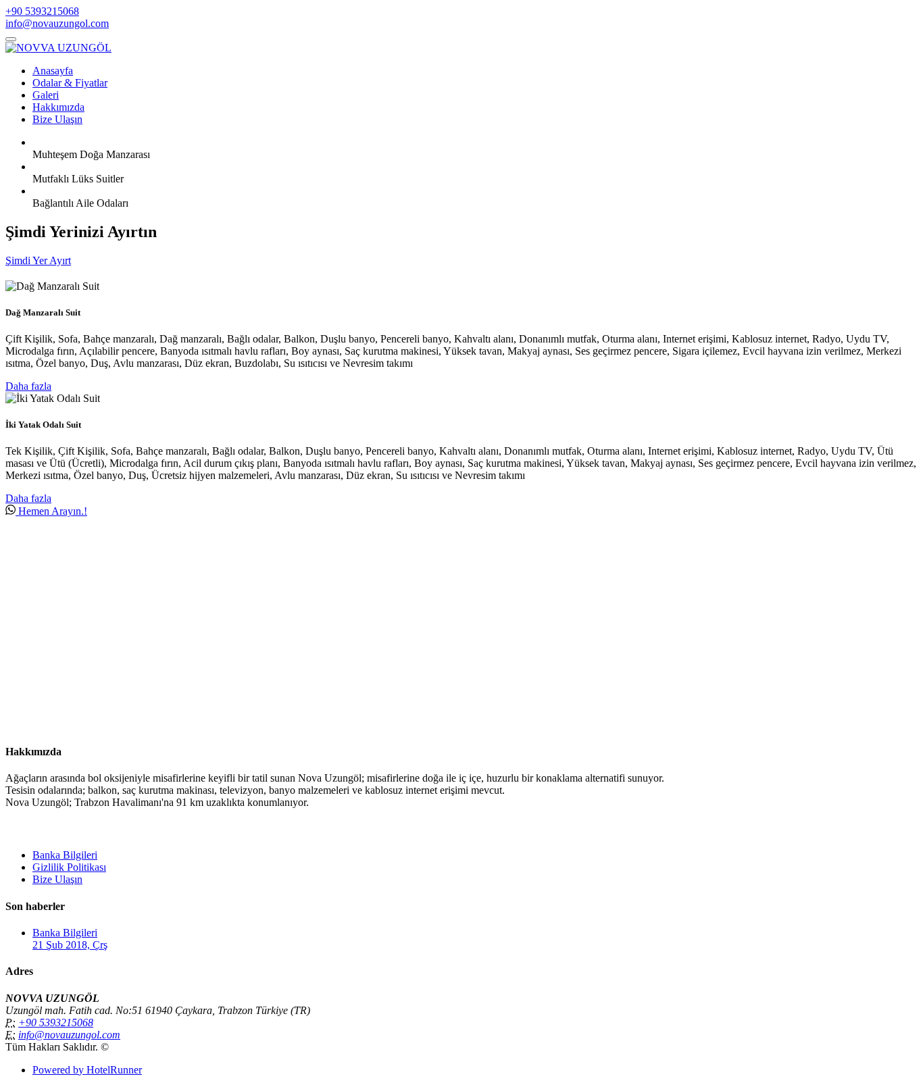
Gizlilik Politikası (69, 867)
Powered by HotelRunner (87, 1070)
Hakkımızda (58, 107)
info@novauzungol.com (57, 23)
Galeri (45, 95)
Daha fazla (28, 386)
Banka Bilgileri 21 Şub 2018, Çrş (69, 939)
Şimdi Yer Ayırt (38, 260)
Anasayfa (52, 70)
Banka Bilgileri (64, 855)
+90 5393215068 (42, 11)
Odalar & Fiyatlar (69, 83)
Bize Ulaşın (57, 119)
